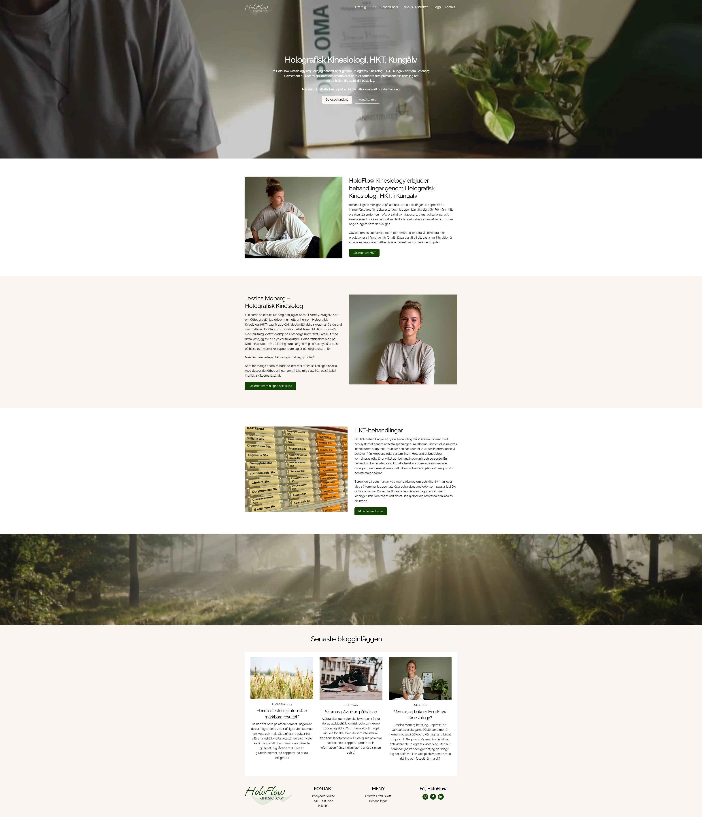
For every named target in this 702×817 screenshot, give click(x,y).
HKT (373, 7)
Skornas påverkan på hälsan (351, 711)
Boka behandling (337, 99)
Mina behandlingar (370, 511)
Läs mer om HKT (364, 252)
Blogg (437, 7)
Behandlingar (389, 7)
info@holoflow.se (323, 796)
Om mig (360, 7)
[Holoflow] (258, 13)
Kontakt (450, 7)
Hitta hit (323, 805)
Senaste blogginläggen (346, 639)
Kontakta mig (367, 99)
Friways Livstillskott (415, 7)
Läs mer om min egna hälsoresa (270, 386)
